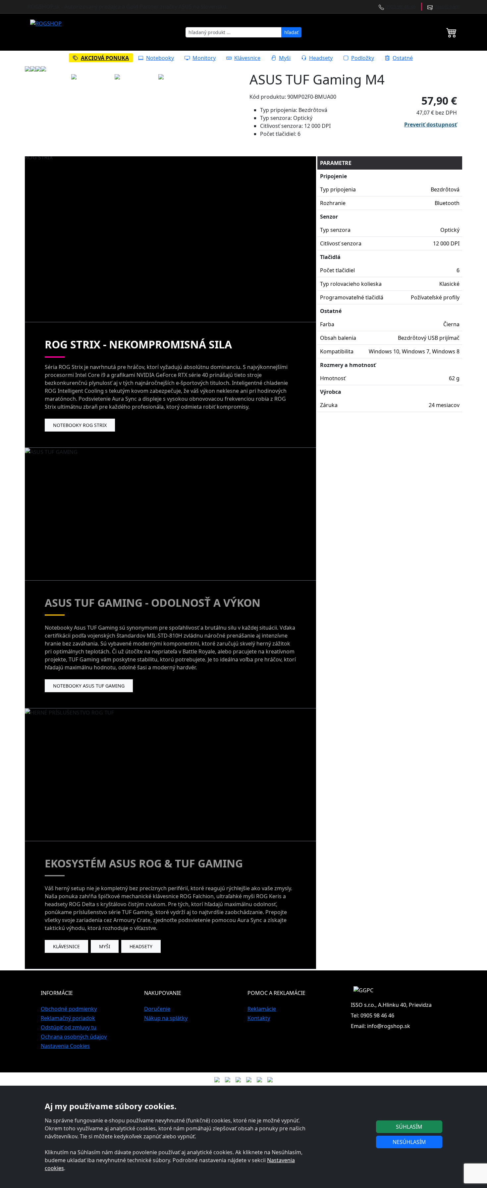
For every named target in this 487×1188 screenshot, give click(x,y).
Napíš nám (447, 6)
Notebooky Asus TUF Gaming (89, 686)
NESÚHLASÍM (409, 1142)
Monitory (204, 58)
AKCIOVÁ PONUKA (105, 58)
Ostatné (403, 58)
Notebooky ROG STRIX (80, 425)
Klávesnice (247, 58)
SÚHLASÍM (409, 1126)
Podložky (362, 58)
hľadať (291, 32)
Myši (285, 58)
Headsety (321, 58)
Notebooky (160, 58)
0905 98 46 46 (400, 6)
